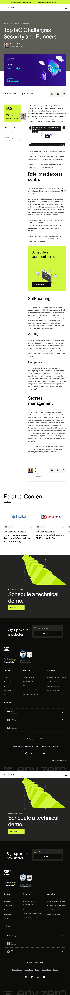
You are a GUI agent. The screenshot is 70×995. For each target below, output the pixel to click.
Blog (11, 23)
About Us (7, 677)
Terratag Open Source (30, 694)
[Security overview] (23, 654)
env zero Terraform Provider (32, 690)
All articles (7, 502)
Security (37, 746)
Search (55, 746)
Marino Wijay (34, 389)
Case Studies (8, 682)
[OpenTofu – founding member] (9, 661)
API (24, 685)
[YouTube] (44, 753)
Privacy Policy (29, 746)
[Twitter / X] (38, 753)
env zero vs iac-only (53, 690)
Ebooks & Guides (28, 677)
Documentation (28, 681)
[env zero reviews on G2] (29, 654)
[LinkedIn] (32, 753)
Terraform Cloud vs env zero (56, 682)
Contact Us (7, 695)
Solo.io (61, 116)
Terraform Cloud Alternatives (56, 677)
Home (6, 23)
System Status (46, 746)
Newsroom (7, 690)
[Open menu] (65, 8)
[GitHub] (26, 753)
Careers (6, 686)
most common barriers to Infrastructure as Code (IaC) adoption (45, 108)
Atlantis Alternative (53, 686)
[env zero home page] (7, 649)
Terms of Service (17, 746)
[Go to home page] (9, 8)
